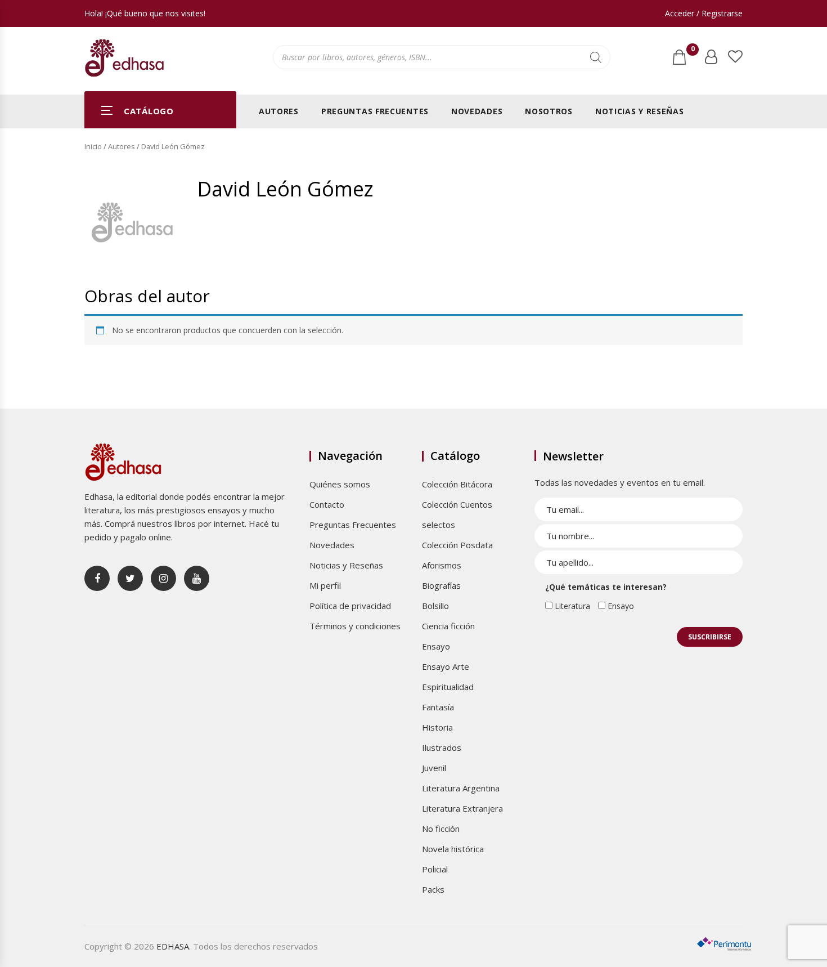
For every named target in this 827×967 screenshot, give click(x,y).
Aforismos (441, 565)
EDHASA (172, 946)
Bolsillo (435, 605)
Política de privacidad (350, 605)
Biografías (441, 585)
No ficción (441, 828)
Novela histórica (453, 848)
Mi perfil (325, 585)
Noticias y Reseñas (639, 111)
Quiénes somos (339, 484)
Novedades (476, 111)
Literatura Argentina (461, 788)
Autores (279, 111)
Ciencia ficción (448, 626)
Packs (433, 889)
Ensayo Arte (445, 666)
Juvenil (434, 767)
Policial (435, 869)
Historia (437, 727)
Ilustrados (441, 747)
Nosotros (549, 111)
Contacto (326, 504)
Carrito (692, 51)
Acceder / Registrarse (704, 13)
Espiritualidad (448, 686)
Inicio (93, 146)
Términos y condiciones (355, 626)
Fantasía (438, 707)
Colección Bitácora (457, 484)
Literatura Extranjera (462, 808)
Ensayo (436, 646)
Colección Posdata (457, 544)
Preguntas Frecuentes (375, 111)
